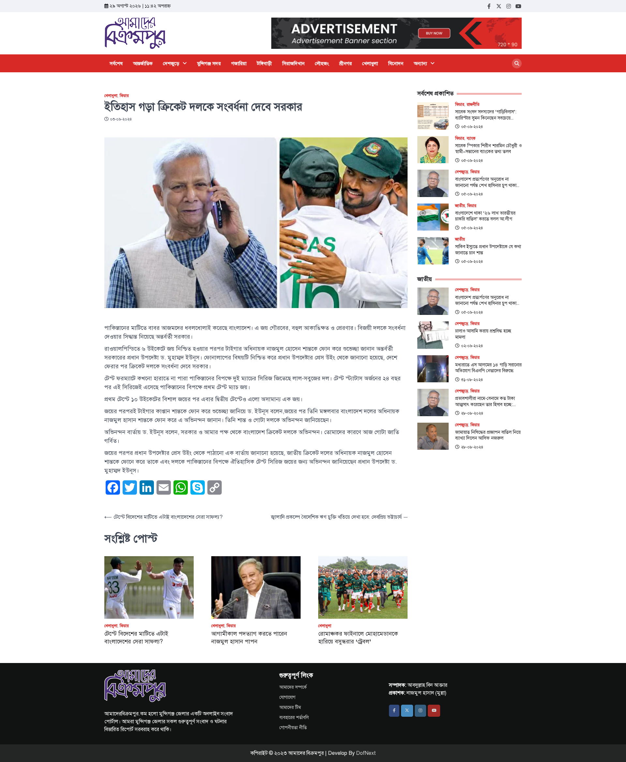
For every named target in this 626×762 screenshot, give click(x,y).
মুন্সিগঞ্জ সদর (209, 63)
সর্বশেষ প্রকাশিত (435, 93)
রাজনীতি (473, 104)
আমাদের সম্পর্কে (293, 687)
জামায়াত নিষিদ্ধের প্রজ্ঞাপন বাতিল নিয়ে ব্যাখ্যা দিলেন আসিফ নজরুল (488, 435)
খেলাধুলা (370, 63)
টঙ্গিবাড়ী (264, 63)
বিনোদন (395, 63)
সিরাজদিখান (293, 63)
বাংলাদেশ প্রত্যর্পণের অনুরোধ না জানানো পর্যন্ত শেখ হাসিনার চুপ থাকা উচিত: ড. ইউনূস (485, 182)
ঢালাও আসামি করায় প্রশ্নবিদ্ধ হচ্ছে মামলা (483, 334)
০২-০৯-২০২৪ (472, 345)
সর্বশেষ (116, 63)
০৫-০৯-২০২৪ (472, 126)
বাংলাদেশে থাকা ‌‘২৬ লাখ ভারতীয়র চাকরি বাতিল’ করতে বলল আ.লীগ (485, 216)
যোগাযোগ (287, 697)
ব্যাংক (471, 138)
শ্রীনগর (345, 63)
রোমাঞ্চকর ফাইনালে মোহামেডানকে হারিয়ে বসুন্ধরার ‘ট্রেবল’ (358, 637)
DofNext (366, 753)
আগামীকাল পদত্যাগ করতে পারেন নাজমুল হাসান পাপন (249, 637)
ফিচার (124, 95)
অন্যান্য (420, 63)
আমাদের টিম (290, 707)
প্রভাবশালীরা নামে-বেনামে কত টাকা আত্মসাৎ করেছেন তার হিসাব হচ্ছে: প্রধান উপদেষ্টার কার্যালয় (485, 401)
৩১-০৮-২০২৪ (472, 379)
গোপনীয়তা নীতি (293, 727)
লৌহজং (322, 63)
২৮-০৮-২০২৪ (472, 413)
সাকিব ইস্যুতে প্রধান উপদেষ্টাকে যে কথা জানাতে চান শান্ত (488, 250)
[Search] (517, 63)
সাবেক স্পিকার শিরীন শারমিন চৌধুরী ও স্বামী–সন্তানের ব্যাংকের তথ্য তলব (488, 149)
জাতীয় (460, 206)
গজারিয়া (238, 63)
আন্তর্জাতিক (143, 63)
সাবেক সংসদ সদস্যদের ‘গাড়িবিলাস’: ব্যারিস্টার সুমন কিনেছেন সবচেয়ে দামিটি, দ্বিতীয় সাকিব (485, 115)
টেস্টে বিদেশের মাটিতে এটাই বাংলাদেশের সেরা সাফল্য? (136, 637)
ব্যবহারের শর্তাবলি (294, 717)
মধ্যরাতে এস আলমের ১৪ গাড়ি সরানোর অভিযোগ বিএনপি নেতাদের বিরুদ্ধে (488, 368)
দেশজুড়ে (171, 63)
